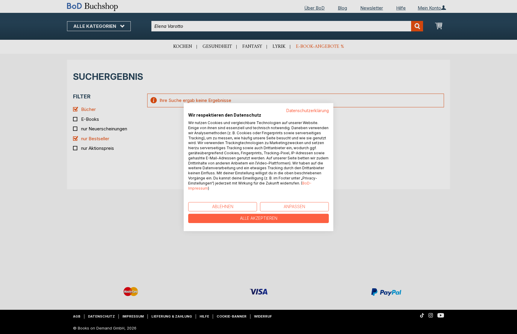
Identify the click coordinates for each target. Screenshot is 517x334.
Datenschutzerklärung (307, 110)
